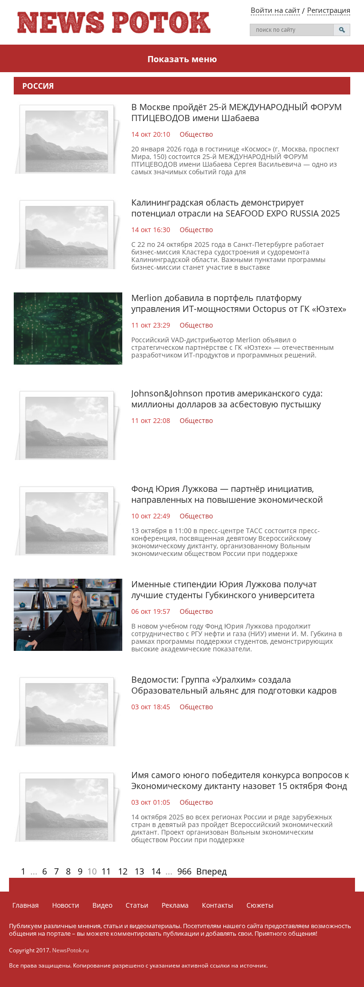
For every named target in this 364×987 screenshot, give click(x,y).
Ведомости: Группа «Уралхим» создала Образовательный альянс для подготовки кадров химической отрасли (234, 690)
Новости (65, 905)
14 (156, 871)
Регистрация (328, 10)
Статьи (137, 905)
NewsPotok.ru (70, 950)
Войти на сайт (275, 10)
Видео (102, 905)
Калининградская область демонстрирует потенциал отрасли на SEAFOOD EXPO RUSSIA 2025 (235, 208)
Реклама (175, 905)
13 (139, 871)
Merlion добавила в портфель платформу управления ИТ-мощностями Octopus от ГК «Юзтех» (238, 303)
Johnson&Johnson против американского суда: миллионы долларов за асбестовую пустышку (227, 398)
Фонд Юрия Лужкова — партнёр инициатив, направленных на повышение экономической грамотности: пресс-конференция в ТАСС (227, 499)
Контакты (217, 905)
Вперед (211, 871)
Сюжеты (259, 905)
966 (184, 871)
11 (106, 871)
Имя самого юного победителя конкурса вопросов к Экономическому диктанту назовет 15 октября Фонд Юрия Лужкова (240, 785)
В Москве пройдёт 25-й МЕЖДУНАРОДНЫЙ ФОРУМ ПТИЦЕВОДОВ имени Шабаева (236, 112)
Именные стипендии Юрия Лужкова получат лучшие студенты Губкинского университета (224, 589)
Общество (196, 134)
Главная (25, 905)
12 (122, 871)
